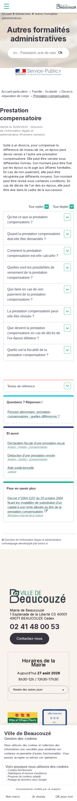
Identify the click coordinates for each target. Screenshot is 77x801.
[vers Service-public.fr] (38, 72)
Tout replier (36, 206)
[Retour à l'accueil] (66, 6)
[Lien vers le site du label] (22, 717)
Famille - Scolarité (45, 91)
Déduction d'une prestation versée (31, 455)
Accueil (7, 14)
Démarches (23, 14)
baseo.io (43, 543)
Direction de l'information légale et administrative (33, 539)
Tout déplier (61, 206)
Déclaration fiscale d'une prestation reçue (36, 443)
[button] (38, 219)
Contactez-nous (29, 638)
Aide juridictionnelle (20, 468)
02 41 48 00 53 (34, 627)
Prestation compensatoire (51, 96)
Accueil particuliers (15, 91)
